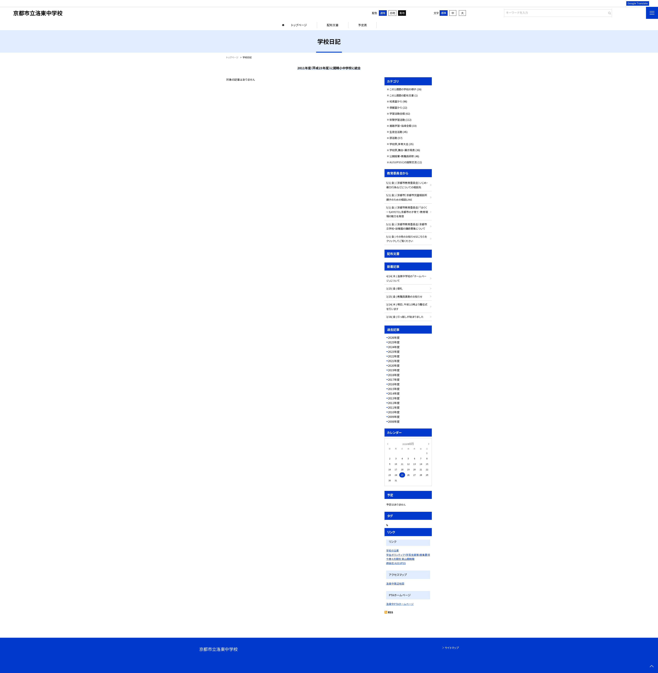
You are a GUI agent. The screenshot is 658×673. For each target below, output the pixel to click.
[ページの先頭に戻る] (651, 666)
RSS (390, 612)
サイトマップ (452, 648)
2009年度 (394, 417)
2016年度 (394, 384)
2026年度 (394, 337)
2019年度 (394, 370)
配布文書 (332, 25)
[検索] (609, 12)
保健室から (395, 107)
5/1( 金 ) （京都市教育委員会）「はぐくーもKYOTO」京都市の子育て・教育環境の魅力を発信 (407, 212)
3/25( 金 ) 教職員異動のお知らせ (404, 296)
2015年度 (394, 389)
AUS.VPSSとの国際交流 (403, 162)
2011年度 (394, 407)
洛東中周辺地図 (395, 583)
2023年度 (394, 352)
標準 (443, 13)
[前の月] (387, 443)
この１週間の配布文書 (401, 95)
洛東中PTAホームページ (400, 604)
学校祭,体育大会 (398, 144)
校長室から (395, 101)
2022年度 (394, 356)
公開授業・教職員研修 (401, 156)
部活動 (393, 138)
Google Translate (638, 3)
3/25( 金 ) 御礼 (394, 288)
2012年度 (394, 403)
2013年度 (394, 398)
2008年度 (394, 421)
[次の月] (428, 443)
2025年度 (394, 342)
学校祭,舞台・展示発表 (402, 150)
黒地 (402, 13)
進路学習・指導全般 (400, 125)
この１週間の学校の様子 (402, 89)
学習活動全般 (397, 113)
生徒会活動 (395, 132)
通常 (382, 13)
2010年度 (394, 412)
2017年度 (394, 379)
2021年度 (394, 361)
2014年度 (394, 393)
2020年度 (394, 365)
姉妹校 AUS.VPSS (396, 563)
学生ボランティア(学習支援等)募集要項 (408, 554)
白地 (392, 13)
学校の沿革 (392, 550)
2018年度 (394, 375)
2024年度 (394, 347)
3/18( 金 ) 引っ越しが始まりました (404, 317)
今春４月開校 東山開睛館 (400, 559)
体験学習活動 (397, 119)
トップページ (299, 25)
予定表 (362, 25)
